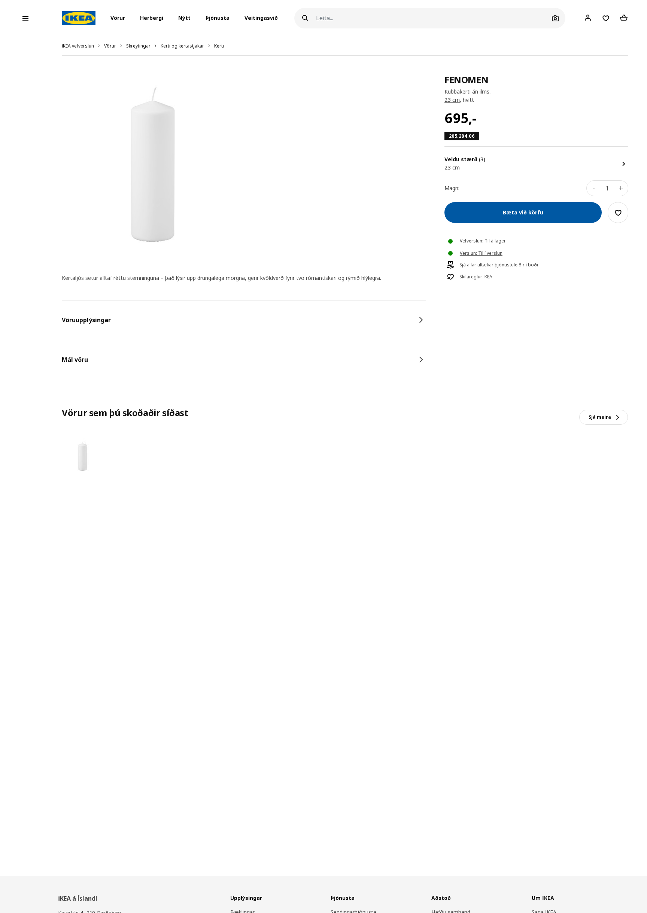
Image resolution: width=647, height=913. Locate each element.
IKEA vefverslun (78, 46)
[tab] (244, 320)
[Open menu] (25, 18)
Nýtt (184, 18)
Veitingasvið (261, 18)
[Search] (305, 18)
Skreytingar (138, 46)
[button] (120, 18)
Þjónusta (218, 18)
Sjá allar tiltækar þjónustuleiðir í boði (498, 265)
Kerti (219, 46)
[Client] (587, 17)
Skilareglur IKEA (475, 277)
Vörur (110, 46)
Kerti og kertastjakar (182, 46)
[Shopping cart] (623, 17)
